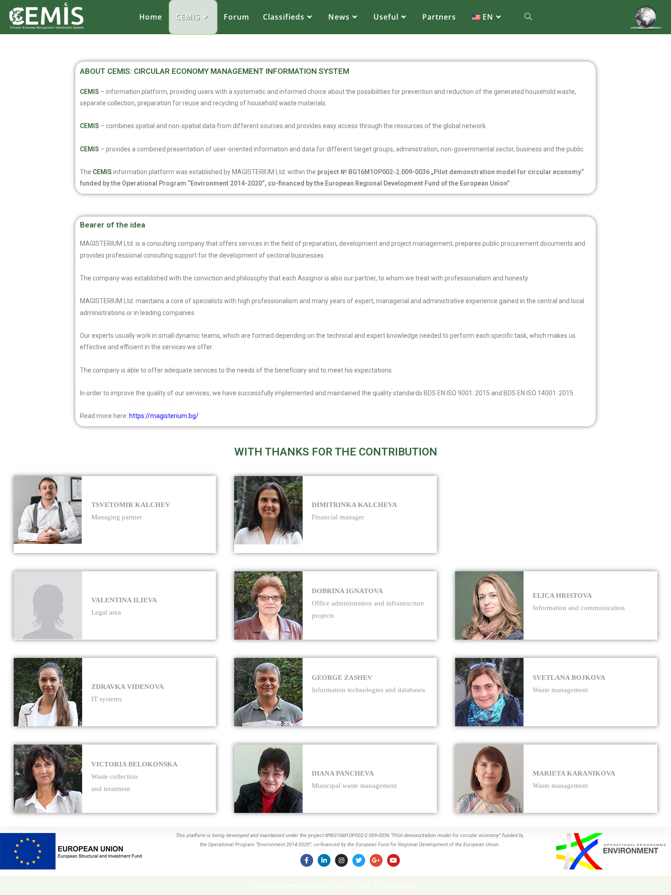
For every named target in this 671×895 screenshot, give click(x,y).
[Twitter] (358, 860)
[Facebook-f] (306, 860)
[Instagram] (341, 860)
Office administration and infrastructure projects (368, 603)
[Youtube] (393, 860)
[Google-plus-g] (376, 860)
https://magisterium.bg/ (164, 415)
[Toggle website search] (528, 17)
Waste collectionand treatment (134, 776)
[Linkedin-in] (324, 860)
